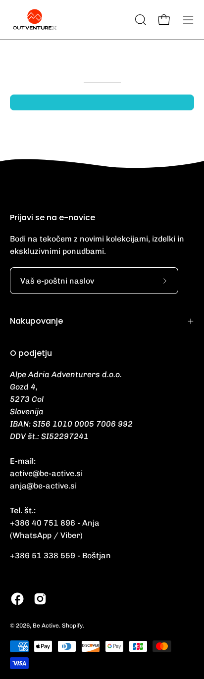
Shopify (72, 625)
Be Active (46, 625)
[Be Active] (34, 19)
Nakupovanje (36, 321)
